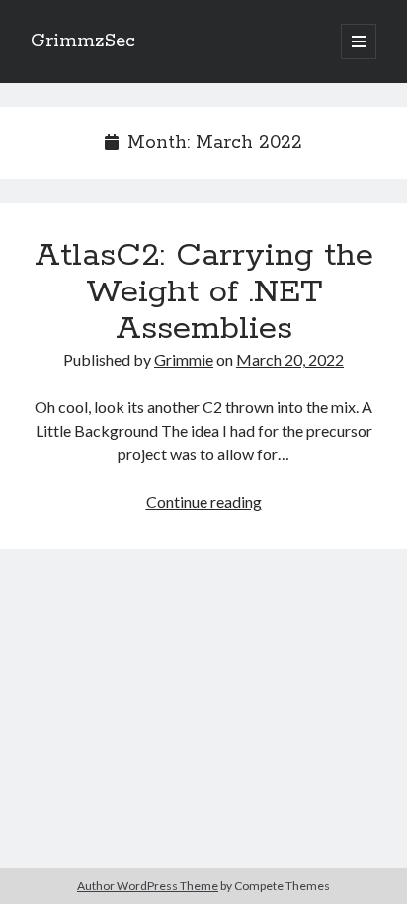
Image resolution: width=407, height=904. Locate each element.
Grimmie (183, 359)
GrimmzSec (83, 41)
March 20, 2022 (290, 359)
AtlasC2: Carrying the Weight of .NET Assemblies (204, 292)
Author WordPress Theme (147, 885)
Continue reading (204, 501)
